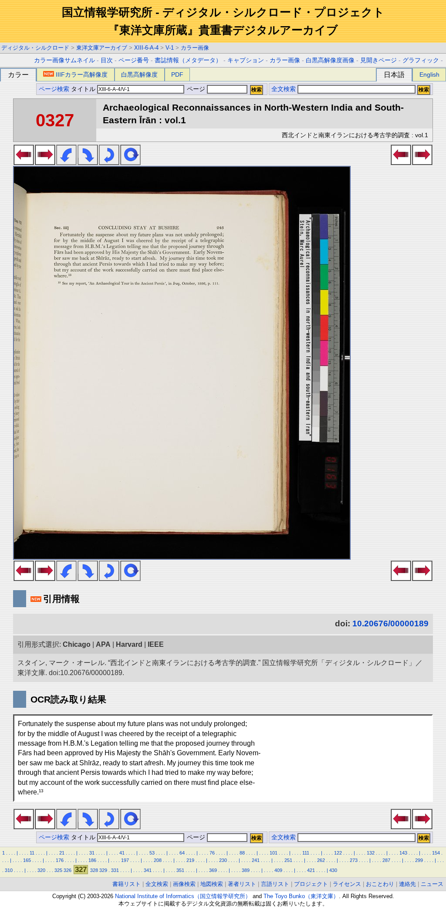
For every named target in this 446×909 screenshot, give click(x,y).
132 (371, 852)
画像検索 (184, 884)
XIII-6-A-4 (146, 47)
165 (27, 860)
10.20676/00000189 (390, 623)
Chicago (77, 644)
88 (242, 852)
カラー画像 (195, 47)
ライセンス (347, 884)
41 (122, 852)
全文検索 (283, 89)
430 (333, 870)
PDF (177, 74)
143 (403, 852)
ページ (196, 89)
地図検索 (211, 884)
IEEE (156, 644)
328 (94, 870)
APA (103, 644)
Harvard (129, 644)
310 (9, 870)
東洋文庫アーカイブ (101, 47)
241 (256, 860)
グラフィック (420, 60)
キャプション (245, 60)
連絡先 (407, 884)
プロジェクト (311, 884)
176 (60, 860)
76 (212, 852)
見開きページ (378, 60)
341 (148, 870)
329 (103, 870)
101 (273, 852)
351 (180, 870)
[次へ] (45, 162)
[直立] (130, 162)
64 (182, 852)
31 (92, 852)
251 (288, 860)
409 (278, 870)
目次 (107, 60)
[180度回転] (109, 162)
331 (115, 870)
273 (354, 860)
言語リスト (275, 884)
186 (92, 860)
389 (246, 870)
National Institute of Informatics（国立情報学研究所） (183, 896)
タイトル (84, 89)
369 (213, 870)
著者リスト (242, 884)
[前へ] (24, 162)
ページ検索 (54, 89)
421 (311, 870)
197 (125, 860)
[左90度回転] (66, 162)
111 (305, 852)
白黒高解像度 (139, 74)
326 (67, 870)
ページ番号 (133, 60)
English (429, 74)
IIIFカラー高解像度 (82, 74)
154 (436, 852)
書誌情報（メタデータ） (188, 60)
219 (190, 860)
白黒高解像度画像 (330, 60)
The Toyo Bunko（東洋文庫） (301, 896)
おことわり (380, 884)
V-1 (170, 47)
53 (152, 852)
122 (338, 852)
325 (58, 870)
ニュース (432, 884)
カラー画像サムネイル (64, 60)
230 (223, 860)
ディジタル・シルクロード (35, 47)
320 (41, 870)
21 (61, 852)
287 (386, 860)
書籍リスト (126, 884)
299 (419, 860)
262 (321, 860)
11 (32, 852)
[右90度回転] (88, 162)
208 (158, 860)
